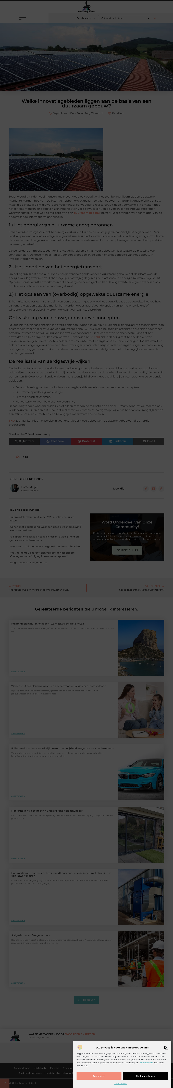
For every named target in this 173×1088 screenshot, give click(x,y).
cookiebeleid (146, 1062)
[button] (166, 1047)
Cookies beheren (145, 1076)
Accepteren (99, 1076)
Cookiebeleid (120, 1083)
